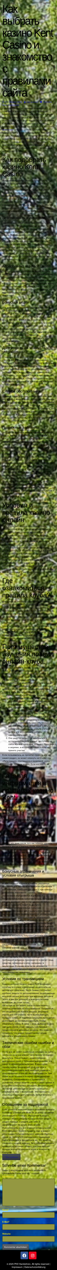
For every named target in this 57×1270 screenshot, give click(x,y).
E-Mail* (5, 1221)
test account (32, 101)
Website (6, 1233)
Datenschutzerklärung (34, 1266)
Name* (5, 1209)
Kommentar (8, 1176)
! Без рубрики (11, 1156)
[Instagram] (32, 1255)
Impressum (17, 1266)
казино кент (8, 129)
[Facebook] (24, 1255)
